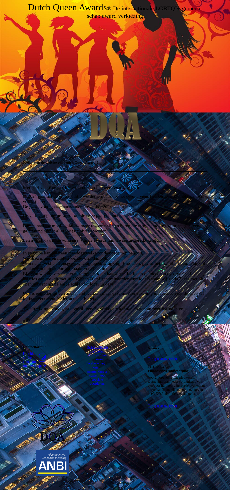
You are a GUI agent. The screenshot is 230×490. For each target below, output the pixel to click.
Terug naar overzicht (162, 359)
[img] (115, 56)
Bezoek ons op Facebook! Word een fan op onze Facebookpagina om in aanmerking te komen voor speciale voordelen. (97, 365)
